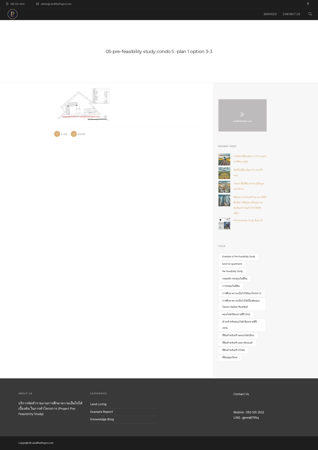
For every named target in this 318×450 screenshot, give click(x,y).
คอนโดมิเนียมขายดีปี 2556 (236, 314)
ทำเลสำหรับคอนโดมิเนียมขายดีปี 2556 (239, 325)
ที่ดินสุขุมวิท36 (229, 358)
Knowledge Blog (102, 419)
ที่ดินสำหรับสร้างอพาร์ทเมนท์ (237, 343)
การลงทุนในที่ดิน (231, 286)
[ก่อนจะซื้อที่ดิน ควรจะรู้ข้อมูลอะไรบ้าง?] (224, 186)
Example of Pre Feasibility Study (238, 257)
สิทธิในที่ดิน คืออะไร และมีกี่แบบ (248, 172)
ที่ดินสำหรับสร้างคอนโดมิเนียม (238, 335)
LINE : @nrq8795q (246, 418)
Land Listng (98, 404)
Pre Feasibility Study (232, 271)
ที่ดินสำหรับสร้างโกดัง (233, 350)
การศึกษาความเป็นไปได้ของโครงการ (241, 293)
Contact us (291, 14)
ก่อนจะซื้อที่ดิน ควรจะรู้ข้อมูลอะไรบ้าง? (249, 186)
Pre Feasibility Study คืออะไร (248, 221)
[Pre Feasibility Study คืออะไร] (224, 223)
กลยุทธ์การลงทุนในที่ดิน (234, 279)
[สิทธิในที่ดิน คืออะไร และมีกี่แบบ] (224, 173)
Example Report (101, 412)
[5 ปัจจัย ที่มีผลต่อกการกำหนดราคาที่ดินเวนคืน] (224, 159)
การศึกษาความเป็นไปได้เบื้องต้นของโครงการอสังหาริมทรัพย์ (241, 304)
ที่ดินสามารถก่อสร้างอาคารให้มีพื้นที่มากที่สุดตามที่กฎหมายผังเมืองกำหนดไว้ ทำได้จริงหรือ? (250, 205)
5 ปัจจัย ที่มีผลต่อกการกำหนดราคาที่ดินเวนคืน (250, 159)
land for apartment (232, 264)
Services (270, 14)
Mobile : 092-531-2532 (249, 412)
